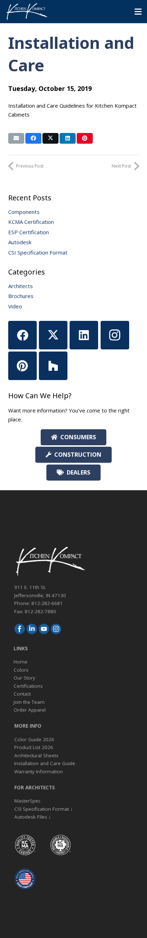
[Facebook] (22, 335)
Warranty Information (38, 771)
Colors (21, 670)
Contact (22, 694)
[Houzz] (53, 366)
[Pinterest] (22, 366)
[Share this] (33, 138)
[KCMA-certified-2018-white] (25, 845)
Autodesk (19, 242)
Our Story (24, 678)
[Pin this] (85, 138)
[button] (138, 11)
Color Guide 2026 (34, 739)
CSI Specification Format (37, 252)
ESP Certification (28, 232)
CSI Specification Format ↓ (43, 809)
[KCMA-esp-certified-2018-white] (60, 845)
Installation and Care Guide (44, 763)
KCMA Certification (31, 221)
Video (15, 306)
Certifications (28, 686)
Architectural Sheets (36, 755)
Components (24, 211)
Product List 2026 (33, 747)
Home (20, 661)
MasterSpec (27, 801)
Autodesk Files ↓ (32, 817)
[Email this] (16, 138)
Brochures (21, 295)
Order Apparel (30, 710)
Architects (20, 285)
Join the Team (29, 702)
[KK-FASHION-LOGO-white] (26, 12)
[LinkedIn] (84, 335)
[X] (53, 335)
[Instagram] (115, 335)
